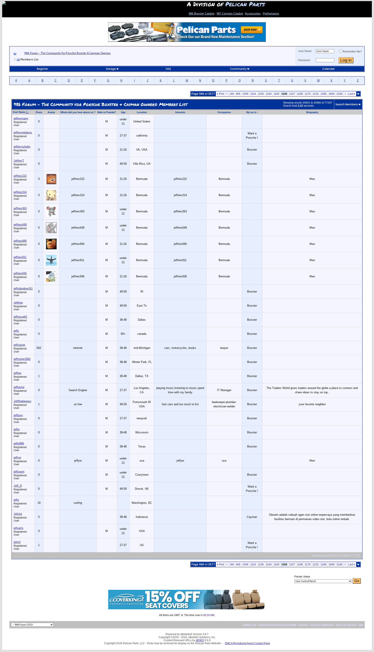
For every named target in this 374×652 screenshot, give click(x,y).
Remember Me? (352, 51)
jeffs (16, 330)
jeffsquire (19, 344)
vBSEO (200, 640)
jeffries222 (20, 175)
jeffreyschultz (22, 146)
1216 (316, 93)
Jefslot (18, 513)
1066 (245, 93)
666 (238, 93)
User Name (305, 51)
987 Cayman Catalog (230, 13)
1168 (300, 93)
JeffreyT (19, 160)
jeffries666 (20, 240)
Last (351, 93)
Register (42, 69)
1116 (253, 93)
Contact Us (249, 624)
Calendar (328, 69)
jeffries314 (20, 192)
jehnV (17, 542)
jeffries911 (20, 257)
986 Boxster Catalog (201, 13)
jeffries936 (20, 273)
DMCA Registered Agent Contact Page (247, 643)
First (220, 93)
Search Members (346, 104)
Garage (111, 69)
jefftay (17, 373)
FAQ (168, 69)
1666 (332, 93)
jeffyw (17, 457)
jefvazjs (18, 528)
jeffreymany (21, 118)
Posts (39, 112)
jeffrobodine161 (23, 288)
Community (238, 69)
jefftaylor (19, 387)
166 (231, 93)
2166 (340, 93)
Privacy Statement (321, 624)
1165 (276, 93)
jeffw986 (19, 443)
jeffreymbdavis (23, 132)
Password (304, 60)
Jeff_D (18, 485)
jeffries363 (20, 208)
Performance (271, 13)
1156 (261, 93)
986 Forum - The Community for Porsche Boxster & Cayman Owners (67, 53)
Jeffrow (18, 302)
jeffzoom (19, 471)
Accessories (253, 13)
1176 (308, 93)
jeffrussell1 (20, 316)
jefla (16, 499)
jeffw (16, 429)
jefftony (18, 415)
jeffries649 (20, 224)
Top (361, 624)
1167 (292, 93)
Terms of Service (345, 624)
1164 (269, 93)
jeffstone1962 (22, 359)
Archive (303, 624)
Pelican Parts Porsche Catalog (277, 624)
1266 (324, 93)
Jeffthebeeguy (22, 401)
